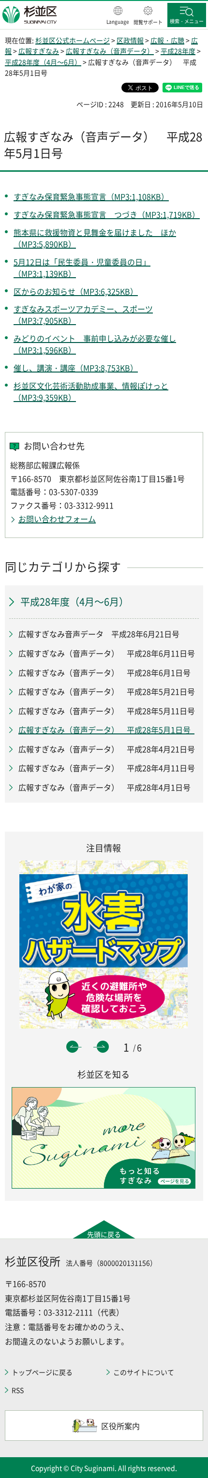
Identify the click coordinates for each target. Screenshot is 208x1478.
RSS (18, 1390)
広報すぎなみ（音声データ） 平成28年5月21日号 (106, 691)
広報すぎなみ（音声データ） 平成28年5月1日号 (106, 729)
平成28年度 (178, 51)
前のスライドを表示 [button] (72, 1047)
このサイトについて (143, 1372)
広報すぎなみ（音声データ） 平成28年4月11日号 (108, 768)
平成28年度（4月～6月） (43, 62)
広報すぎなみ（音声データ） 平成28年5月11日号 (106, 711)
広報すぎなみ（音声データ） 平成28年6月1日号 (104, 672)
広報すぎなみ (38, 51)
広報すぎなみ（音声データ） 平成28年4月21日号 (106, 749)
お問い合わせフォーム (57, 518)
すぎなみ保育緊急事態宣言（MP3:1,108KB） (91, 196)
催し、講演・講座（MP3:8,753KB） (76, 367)
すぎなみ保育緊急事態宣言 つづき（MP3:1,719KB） (107, 214)
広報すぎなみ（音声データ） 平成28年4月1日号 (106, 787)
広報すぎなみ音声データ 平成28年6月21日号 (98, 634)
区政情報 (130, 40)
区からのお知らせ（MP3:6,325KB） (76, 291)
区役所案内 (120, 1426)
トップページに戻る (42, 1372)
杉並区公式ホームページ (72, 40)
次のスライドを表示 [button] (103, 1047)
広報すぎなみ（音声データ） (110, 51)
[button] (118, 16)
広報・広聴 (167, 40)
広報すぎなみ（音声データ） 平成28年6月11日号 (106, 653)
